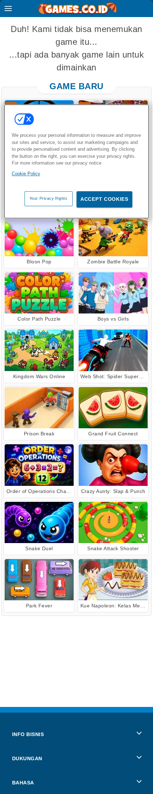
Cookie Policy (26, 173)
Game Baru (76, 86)
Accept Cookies (104, 199)
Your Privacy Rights (49, 198)
